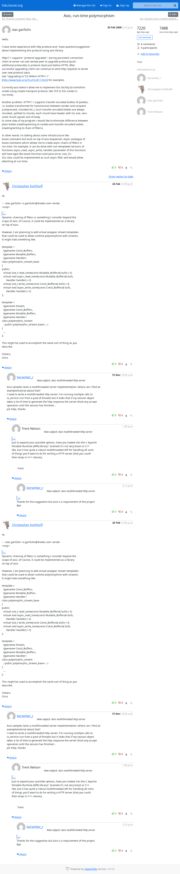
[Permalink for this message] (131, 167)
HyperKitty (91, 869)
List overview (144, 37)
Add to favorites (150, 54)
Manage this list (85, 5)
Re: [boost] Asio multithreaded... (159, 18)
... (4, 213)
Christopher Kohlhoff (27, 186)
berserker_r (25, 377)
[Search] (175, 5)
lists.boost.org (12, 5)
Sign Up (124, 5)
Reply (8, 171)
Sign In (106, 5)
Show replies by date (121, 176)
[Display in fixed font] (126, 168)
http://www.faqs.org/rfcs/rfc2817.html (25, 80)
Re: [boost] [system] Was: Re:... (20, 18)
